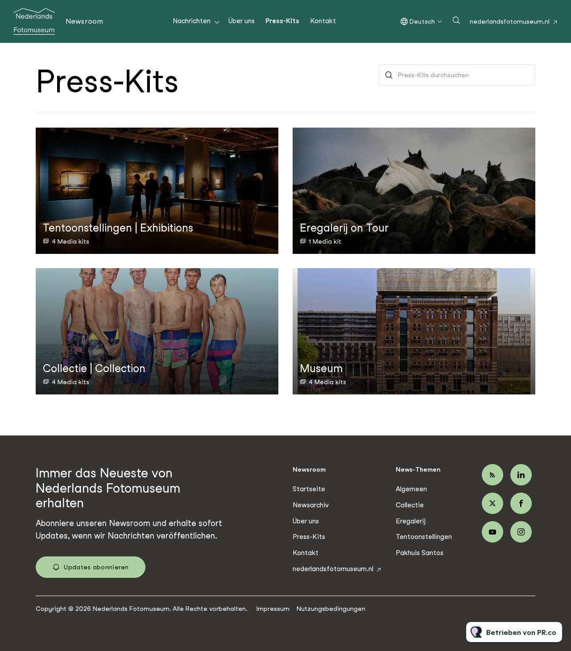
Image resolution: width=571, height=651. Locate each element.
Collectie (410, 505)
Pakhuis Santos (419, 553)
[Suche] (389, 75)
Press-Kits (282, 21)
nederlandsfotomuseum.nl (510, 21)
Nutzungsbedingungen (331, 608)
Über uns (241, 21)
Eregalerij (411, 521)
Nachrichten (192, 21)
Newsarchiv (311, 505)
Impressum (273, 608)
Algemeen (411, 489)
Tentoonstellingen (424, 537)
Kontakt (323, 21)
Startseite (309, 489)
